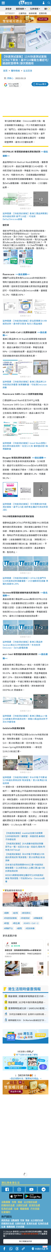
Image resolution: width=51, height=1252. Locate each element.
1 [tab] (19, 16)
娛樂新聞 (33, 13)
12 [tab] (32, 19)
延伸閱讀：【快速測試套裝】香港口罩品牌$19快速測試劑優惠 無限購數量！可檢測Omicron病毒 (25, 384)
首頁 (5, 70)
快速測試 (26, 918)
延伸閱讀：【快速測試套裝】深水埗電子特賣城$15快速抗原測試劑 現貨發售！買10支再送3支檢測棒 (25, 780)
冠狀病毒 (31, 928)
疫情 (16, 912)
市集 (14, 1201)
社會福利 (5, 1211)
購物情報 (15, 70)
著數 (7, 912)
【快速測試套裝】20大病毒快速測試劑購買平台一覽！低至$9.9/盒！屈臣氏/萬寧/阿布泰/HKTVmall (25, 846)
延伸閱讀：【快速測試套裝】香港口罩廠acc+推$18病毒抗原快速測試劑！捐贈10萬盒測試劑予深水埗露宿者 (25, 718)
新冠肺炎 (27, 912)
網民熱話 (5, 1220)
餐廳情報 (24, 1208)
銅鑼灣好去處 (8, 1205)
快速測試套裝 (11, 918)
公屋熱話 (22, 13)
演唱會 (8, 8)
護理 (20, 928)
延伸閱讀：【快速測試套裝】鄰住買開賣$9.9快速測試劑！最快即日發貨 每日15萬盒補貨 (25, 322)
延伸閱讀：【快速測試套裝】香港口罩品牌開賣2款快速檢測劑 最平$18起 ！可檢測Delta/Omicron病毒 (25, 216)
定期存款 (43, 13)
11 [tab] (30, 19)
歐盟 (7, 923)
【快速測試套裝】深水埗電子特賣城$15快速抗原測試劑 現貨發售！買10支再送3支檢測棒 (25, 857)
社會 (16, 1208)
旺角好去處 (6, 1208)
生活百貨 (27, 70)
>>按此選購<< (23, 274)
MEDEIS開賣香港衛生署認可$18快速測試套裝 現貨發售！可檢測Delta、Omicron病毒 (25, 878)
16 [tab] (30, 22)
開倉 (20, 1201)
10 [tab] (27, 19)
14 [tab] (25, 22)
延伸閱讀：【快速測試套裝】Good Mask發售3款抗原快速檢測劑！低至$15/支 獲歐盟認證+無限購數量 (25, 445)
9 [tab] (25, 19)
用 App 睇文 (41, 84)
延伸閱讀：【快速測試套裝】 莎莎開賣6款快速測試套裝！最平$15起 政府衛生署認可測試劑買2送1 (25, 506)
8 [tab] (22, 19)
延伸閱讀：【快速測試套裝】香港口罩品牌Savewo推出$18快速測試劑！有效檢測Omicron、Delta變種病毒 (22, 644)
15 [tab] (27, 22)
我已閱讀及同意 (25, 1241)
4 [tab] (27, 16)
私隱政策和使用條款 (30, 1233)
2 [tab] (22, 16)
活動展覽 (5, 1201)
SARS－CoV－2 (31, 923)
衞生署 (17, 923)
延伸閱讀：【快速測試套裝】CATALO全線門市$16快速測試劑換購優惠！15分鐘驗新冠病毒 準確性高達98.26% (25, 580)
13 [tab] (22, 22)
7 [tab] (19, 19)
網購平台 (9, 928)
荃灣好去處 (34, 1205)
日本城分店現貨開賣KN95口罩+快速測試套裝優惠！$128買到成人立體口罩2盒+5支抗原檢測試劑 (25, 867)
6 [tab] (32, 16)
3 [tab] (25, 16)
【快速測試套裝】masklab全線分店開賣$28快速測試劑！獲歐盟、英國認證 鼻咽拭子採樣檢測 (25, 836)
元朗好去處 (21, 1205)
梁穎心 (10, 78)
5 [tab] (30, 16)
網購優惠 (38, 918)
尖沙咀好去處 (30, 1201)
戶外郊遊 (34, 1208)
